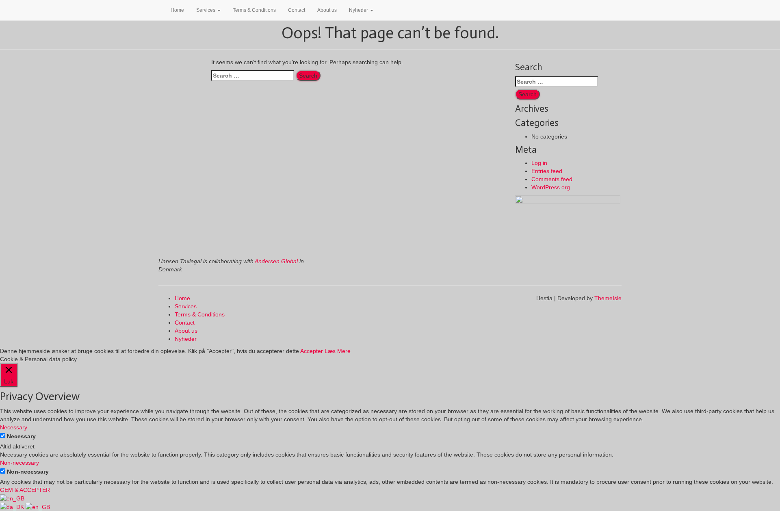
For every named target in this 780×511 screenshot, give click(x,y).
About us (327, 10)
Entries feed (546, 171)
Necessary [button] (13, 427)
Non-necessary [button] (19, 462)
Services (206, 10)
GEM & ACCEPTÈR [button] (25, 490)
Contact (296, 10)
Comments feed (551, 179)
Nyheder (359, 10)
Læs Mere (338, 351)
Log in (539, 163)
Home (177, 10)
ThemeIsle (608, 298)
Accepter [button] (311, 351)
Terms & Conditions (254, 10)
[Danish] (13, 506)
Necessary (21, 436)
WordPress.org (550, 187)
